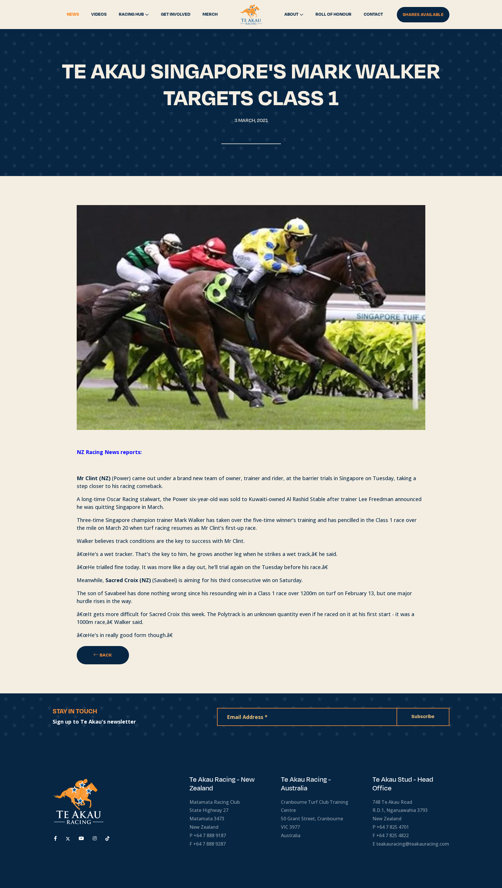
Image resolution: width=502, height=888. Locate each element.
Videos (99, 14)
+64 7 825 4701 (392, 827)
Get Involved (175, 14)
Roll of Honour (333, 14)
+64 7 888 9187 (209, 835)
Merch (210, 14)
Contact (373, 14)
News (73, 14)
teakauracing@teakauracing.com (412, 844)
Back (105, 655)
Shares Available (423, 15)
